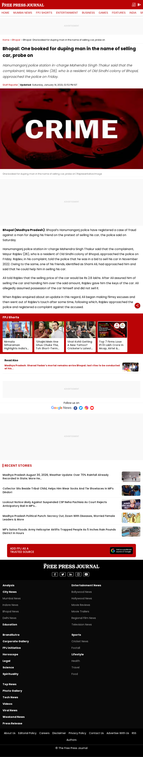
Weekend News (14, 717)
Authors (71, 740)
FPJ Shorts (44, 12)
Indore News (10, 605)
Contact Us (96, 733)
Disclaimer (59, 733)
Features (118, 12)
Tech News (10, 697)
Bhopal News (11, 611)
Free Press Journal (23, 5)
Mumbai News (22, 12)
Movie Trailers (80, 611)
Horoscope (10, 654)
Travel (76, 667)
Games (103, 12)
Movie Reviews (81, 605)
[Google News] (61, 408)
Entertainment (67, 12)
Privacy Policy (77, 733)
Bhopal (16, 39)
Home (5, 12)
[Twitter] (81, 408)
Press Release (12, 723)
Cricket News (80, 641)
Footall (76, 648)
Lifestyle (78, 654)
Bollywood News (82, 592)
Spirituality (10, 674)
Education (10, 624)
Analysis (8, 585)
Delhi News (9, 618)
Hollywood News (82, 598)
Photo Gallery (12, 691)
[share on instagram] (78, 574)
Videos (7, 704)
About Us (9, 733)
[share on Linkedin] (71, 574)
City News (10, 592)
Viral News (10, 710)
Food (75, 674)
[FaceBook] (75, 408)
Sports (76, 635)
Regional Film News (84, 618)
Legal (6, 661)
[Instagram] (86, 408)
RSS (134, 733)
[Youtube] (92, 408)
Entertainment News (86, 585)
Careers (44, 733)
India (132, 12)
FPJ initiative (12, 648)
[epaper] (134, 4)
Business (88, 12)
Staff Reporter (10, 84)
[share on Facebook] (55, 574)
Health (76, 661)
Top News (9, 684)
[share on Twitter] (63, 574)
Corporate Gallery (16, 641)
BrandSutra (11, 635)
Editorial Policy (27, 733)
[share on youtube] (86, 574)
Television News (82, 624)
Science (8, 667)
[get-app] (139, 4)
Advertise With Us (118, 733)
